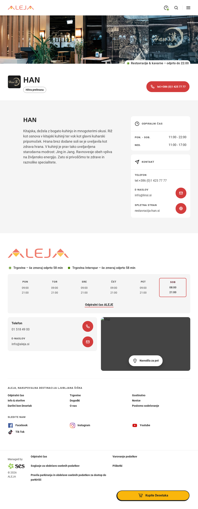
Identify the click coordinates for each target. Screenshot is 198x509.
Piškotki (117, 465)
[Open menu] (188, 8)
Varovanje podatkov (125, 456)
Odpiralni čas (39, 456)
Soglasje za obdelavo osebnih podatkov (55, 465)
